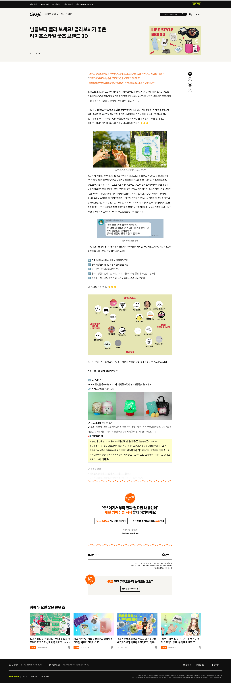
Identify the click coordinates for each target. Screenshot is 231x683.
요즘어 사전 (44, 4)
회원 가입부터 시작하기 (128, 533)
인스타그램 (96, 389)
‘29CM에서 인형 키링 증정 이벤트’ (153, 198)
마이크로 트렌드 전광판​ (84, 4)
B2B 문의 (186, 665)
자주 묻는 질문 (199, 665)
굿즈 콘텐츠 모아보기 (130, 588)
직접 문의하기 (215, 665)
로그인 (198, 14)
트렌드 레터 (66, 14)
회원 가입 (196, 4)
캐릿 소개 (33, 4)
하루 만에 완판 (159, 180)
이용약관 (24, 677)
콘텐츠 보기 (50, 14)
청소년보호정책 (45, 677)
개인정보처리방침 (14, 677)
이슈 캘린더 (68, 4)
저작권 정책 (33, 677)
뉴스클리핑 (56, 4)
